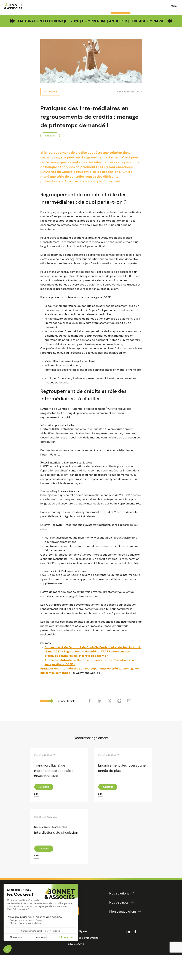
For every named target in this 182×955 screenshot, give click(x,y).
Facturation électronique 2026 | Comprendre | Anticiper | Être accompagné (91, 21)
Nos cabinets (119, 902)
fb (135, 931)
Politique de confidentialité (83, 937)
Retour (53, 91)
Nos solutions (119, 893)
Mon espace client (122, 911)
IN (128, 931)
